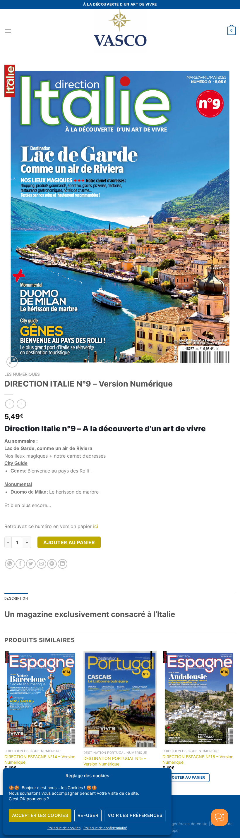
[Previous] (4, 722)
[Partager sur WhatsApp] (10, 564)
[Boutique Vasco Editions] (120, 31)
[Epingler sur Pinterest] (52, 564)
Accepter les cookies (40, 815)
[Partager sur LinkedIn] (62, 564)
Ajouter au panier (69, 542)
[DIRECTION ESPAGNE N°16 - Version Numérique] (199, 698)
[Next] (235, 722)
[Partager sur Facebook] (20, 564)
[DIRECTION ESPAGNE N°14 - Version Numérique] (41, 698)
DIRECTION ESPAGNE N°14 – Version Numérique (39, 759)
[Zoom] (12, 362)
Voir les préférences (135, 815)
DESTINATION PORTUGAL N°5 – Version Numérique (114, 761)
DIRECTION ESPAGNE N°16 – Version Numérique (197, 759)
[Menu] (7, 31)
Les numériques (22, 374)
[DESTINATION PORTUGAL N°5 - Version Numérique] (120, 699)
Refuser (88, 815)
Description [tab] (16, 598)
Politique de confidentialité (105, 828)
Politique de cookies (63, 828)
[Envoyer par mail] (41, 564)
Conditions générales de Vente (179, 823)
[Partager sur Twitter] (31, 564)
